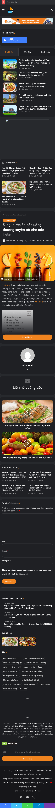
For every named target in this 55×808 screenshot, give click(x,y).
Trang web (6, 561)
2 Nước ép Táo (12, 320)
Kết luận (9, 331)
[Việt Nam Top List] (10, 10)
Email (5, 551)
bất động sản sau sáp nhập (33, 658)
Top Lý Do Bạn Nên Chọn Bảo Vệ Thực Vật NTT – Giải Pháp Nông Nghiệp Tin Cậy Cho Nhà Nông (34, 63)
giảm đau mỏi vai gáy (10, 671)
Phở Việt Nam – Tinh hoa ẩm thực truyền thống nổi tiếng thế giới (14, 199)
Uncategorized (20, 215)
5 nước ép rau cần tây (15, 329)
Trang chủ (8, 215)
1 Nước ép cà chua (13, 317)
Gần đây (27, 52)
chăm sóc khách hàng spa (12, 663)
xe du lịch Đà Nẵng (10, 689)
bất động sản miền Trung (12, 658)
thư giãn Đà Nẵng (45, 684)
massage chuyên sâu (10, 676)
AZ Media (33, 787)
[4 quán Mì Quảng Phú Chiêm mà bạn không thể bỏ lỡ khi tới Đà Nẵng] (10, 87)
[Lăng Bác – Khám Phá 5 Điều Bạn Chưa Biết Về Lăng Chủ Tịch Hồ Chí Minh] (10, 110)
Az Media (39, 302)
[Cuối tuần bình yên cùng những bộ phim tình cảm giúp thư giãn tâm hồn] (10, 76)
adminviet (9, 241)
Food (40, 667)
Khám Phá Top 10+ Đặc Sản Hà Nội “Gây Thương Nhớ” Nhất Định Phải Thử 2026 (13, 487)
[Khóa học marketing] (27, 21)
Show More (27, 337)
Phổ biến (9, 52)
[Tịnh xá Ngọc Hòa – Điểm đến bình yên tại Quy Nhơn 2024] (10, 98)
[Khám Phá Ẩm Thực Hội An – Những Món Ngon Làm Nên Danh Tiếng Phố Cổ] (27, 641)
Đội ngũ (38, 791)
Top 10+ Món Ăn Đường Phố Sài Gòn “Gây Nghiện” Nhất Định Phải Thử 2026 (40, 474)
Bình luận (45, 52)
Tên (4, 542)
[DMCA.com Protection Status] (9, 744)
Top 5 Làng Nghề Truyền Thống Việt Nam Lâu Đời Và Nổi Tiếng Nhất (40, 487)
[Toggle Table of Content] (27, 313)
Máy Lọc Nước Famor (11, 680)
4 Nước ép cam (12, 326)
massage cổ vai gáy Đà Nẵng (32, 676)
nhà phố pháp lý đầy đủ (30, 680)
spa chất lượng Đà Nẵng (11, 684)
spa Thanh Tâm (29, 684)
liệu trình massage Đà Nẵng (32, 671)
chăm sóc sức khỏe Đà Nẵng (36, 663)
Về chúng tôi (28, 791)
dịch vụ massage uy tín (26, 667)
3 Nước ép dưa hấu (14, 323)
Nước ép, (6, 285)
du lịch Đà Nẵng (9, 667)
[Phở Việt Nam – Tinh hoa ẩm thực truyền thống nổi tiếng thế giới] (14, 187)
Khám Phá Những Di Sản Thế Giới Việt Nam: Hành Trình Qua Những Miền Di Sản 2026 (14, 474)
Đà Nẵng (23, 689)
